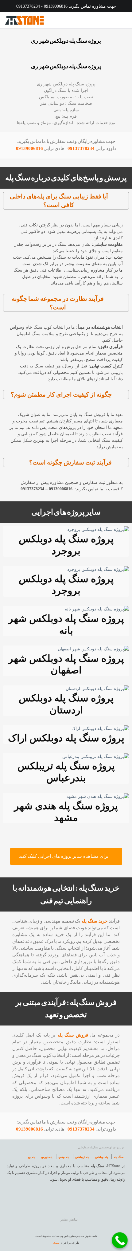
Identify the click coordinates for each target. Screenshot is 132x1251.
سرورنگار (56, 1243)
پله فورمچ (46, 1157)
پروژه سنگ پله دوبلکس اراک (66, 737)
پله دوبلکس (101, 1157)
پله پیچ (32, 1157)
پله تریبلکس (82, 1157)
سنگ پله (119, 1157)
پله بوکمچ (63, 1157)
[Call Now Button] (120, 1240)
